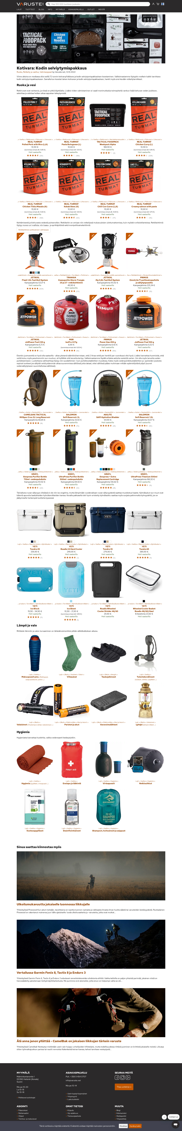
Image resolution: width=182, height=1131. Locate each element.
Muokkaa (123, 1126)
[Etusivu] (30, 4)
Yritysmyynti (72, 1096)
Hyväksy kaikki (135, 1126)
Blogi (118, 1110)
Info (50, 9)
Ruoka (19, 72)
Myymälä (60, 9)
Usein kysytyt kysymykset (77, 1093)
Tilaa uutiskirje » (124, 1087)
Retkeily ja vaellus (31, 72)
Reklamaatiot (23, 1113)
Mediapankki (121, 1116)
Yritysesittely (121, 1119)
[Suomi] (163, 4)
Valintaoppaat (46, 72)
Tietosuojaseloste (74, 1116)
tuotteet (30, 9)
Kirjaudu (70, 1110)
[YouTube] (128, 1077)
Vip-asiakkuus (72, 1113)
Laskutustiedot (73, 1099)
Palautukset (22, 1110)
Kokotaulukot (121, 1113)
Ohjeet (21, 1116)
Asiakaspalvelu (76, 9)
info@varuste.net (73, 1080)
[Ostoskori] (157, 4)
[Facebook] (117, 1077)
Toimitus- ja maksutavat (27, 1119)
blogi (41, 9)
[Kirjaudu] (153, 4)
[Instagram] (122, 1077)
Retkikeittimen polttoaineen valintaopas (33, 230)
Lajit (19, 9)
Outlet (91, 9)
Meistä (101, 9)
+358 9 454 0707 (78, 1076)
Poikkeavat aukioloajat (26, 1097)
